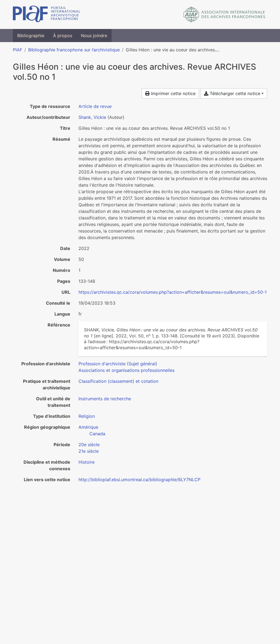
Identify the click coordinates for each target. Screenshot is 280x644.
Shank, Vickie (92, 117)
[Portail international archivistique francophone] (46, 14)
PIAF (17, 49)
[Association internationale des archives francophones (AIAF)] (224, 14)
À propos (62, 35)
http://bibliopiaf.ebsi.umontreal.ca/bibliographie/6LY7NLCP (139, 479)
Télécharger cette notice (234, 93)
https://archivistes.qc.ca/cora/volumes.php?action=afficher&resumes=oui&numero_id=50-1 (172, 292)
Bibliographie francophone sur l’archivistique (74, 49)
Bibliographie (30, 35)
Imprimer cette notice (173, 93)
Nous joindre (94, 35)
